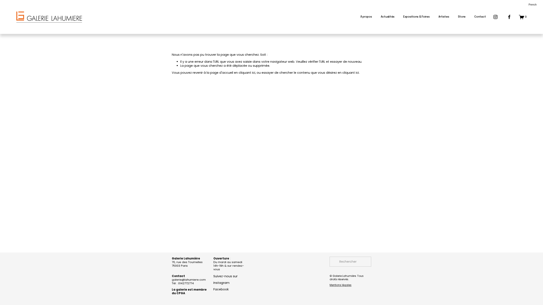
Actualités (388, 16)
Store (462, 16)
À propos (366, 16)
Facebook (221, 289)
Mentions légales (340, 285)
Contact (480, 16)
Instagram (221, 283)
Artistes (443, 16)
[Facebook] (509, 16)
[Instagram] (495, 16)
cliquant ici (247, 73)
